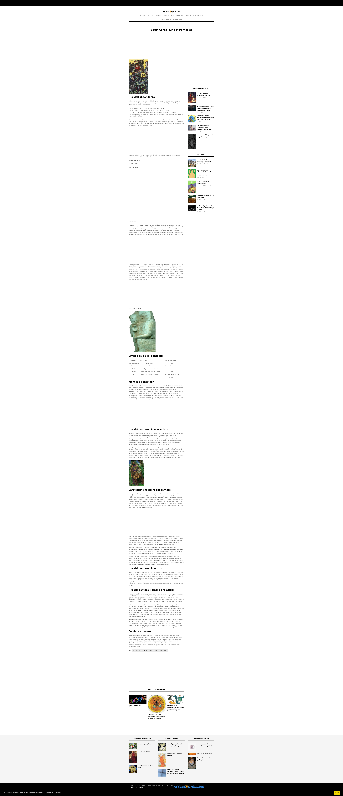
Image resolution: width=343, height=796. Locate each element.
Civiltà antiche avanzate (174, 16)
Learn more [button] (57, 792)
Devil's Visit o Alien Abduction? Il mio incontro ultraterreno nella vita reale (175, 771)
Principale (160, 26)
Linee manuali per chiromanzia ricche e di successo (204, 172)
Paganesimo (156, 16)
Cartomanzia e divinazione (171, 19)
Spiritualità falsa (135, 706)
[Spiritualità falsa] (137, 699)
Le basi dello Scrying (144, 752)
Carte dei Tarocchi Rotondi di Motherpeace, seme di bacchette (157, 716)
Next (186, 701)
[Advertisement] (156, 45)
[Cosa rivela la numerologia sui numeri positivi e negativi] (176, 699)
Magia (151, 650)
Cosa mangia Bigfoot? (144, 744)
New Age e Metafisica (194, 16)
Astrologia (144, 16)
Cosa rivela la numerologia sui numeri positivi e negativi (176, 708)
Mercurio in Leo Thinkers (204, 754)
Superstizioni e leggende (140, 650)
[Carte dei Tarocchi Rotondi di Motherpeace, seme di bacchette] (157, 704)
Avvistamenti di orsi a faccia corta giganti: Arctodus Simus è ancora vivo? (205, 108)
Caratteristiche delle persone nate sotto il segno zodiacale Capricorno (205, 117)
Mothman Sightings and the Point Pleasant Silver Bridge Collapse (205, 207)
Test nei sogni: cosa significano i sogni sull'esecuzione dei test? (204, 127)
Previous (126, 701)
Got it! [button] (337, 792)
